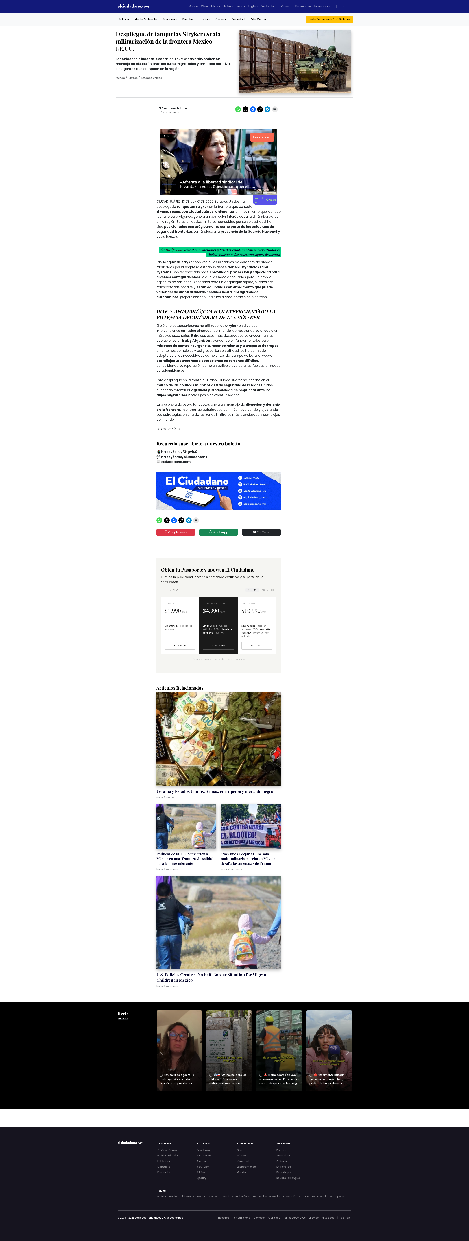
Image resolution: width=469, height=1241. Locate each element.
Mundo (193, 6)
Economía (170, 19)
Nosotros (223, 1217)
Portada (281, 1150)
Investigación (323, 6)
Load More (234, 1115)
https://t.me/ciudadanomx (184, 457)
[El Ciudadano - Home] (133, 6)
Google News (177, 532)
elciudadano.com (176, 462)
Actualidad (283, 1155)
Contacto (163, 1167)
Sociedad (238, 19)
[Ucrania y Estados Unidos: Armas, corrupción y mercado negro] (218, 739)
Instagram (204, 1155)
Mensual (252, 590)
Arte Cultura (258, 19)
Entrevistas (303, 6)
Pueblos (187, 19)
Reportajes (283, 1172)
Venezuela (243, 1161)
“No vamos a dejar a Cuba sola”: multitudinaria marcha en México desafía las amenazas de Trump (248, 858)
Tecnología (324, 1196)
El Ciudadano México (173, 108)
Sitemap (314, 1217)
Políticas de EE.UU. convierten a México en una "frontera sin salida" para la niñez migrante (184, 858)
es (342, 1217)
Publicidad (164, 1161)
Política (124, 19)
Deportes (340, 1196)
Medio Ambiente (146, 19)
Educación (290, 1196)
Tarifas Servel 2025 (294, 1217)
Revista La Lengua (288, 1178)
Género (220, 19)
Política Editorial (167, 1155)
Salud (236, 1196)
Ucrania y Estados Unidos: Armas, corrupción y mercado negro (214, 791)
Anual (268, 590)
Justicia (204, 19)
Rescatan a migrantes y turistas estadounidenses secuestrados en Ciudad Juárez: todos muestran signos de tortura (232, 252)
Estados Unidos (151, 78)
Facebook (203, 1150)
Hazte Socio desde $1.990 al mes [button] (329, 19)
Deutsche (267, 6)
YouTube (262, 532)
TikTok (201, 1172)
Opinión (286, 6)
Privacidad (164, 1172)
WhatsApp (220, 532)
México (216, 6)
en (348, 1217)
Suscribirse (218, 645)
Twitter (201, 1161)
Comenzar (180, 645)
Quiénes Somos (167, 1150)
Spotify (201, 1178)
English (253, 6)
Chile (204, 6)
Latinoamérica (234, 6)
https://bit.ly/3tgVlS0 (179, 452)
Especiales (260, 1196)
